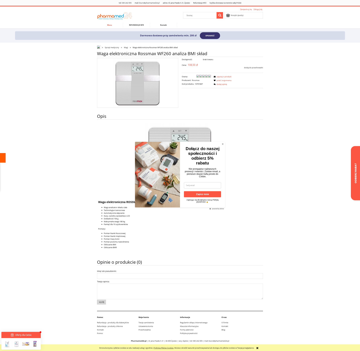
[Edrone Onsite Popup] (180, 175)
